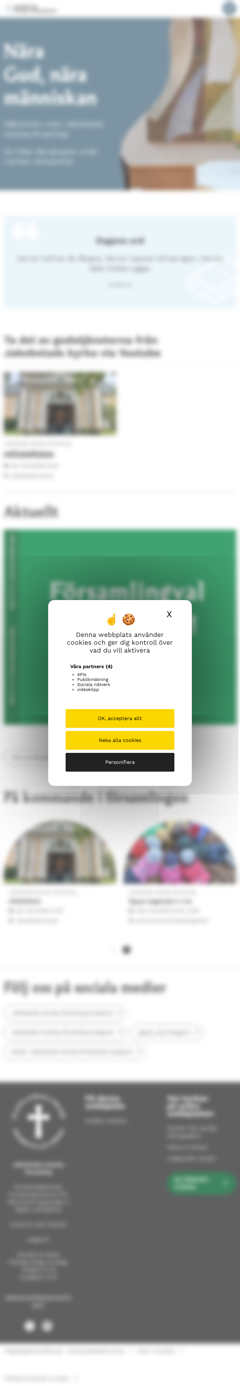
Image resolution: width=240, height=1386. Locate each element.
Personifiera (120, 762)
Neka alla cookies (120, 740)
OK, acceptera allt (120, 718)
